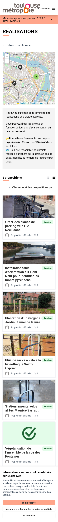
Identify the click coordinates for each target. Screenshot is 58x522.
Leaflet (23, 103)
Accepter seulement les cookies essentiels (29, 509)
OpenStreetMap (36, 103)
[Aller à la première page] (22, 8)
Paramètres (29, 515)
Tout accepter (29, 502)
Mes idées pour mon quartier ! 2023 (23, 18)
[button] (18, 65)
